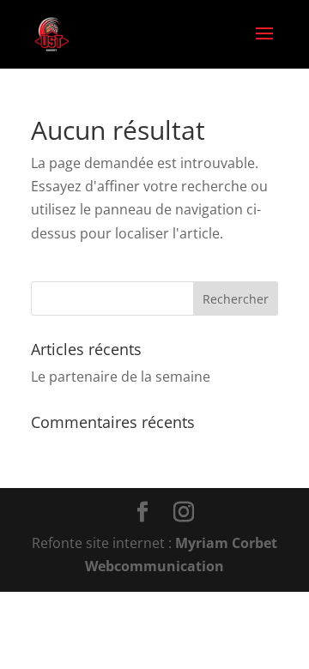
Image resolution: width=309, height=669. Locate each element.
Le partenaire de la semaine (120, 376)
